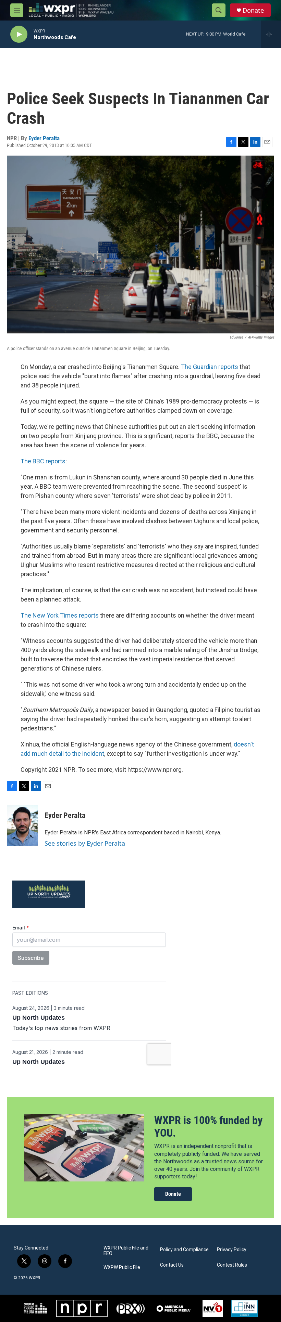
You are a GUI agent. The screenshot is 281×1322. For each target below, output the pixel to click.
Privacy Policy (231, 1249)
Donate (253, 10)
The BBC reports (43, 461)
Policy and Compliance (184, 1249)
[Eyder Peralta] (22, 825)
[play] (18, 34)
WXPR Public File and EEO (125, 1250)
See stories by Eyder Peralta (85, 843)
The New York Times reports (60, 615)
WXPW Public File (121, 1267)
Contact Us (172, 1265)
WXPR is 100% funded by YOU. (208, 1126)
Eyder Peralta (44, 138)
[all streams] (271, 34)
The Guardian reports (209, 366)
